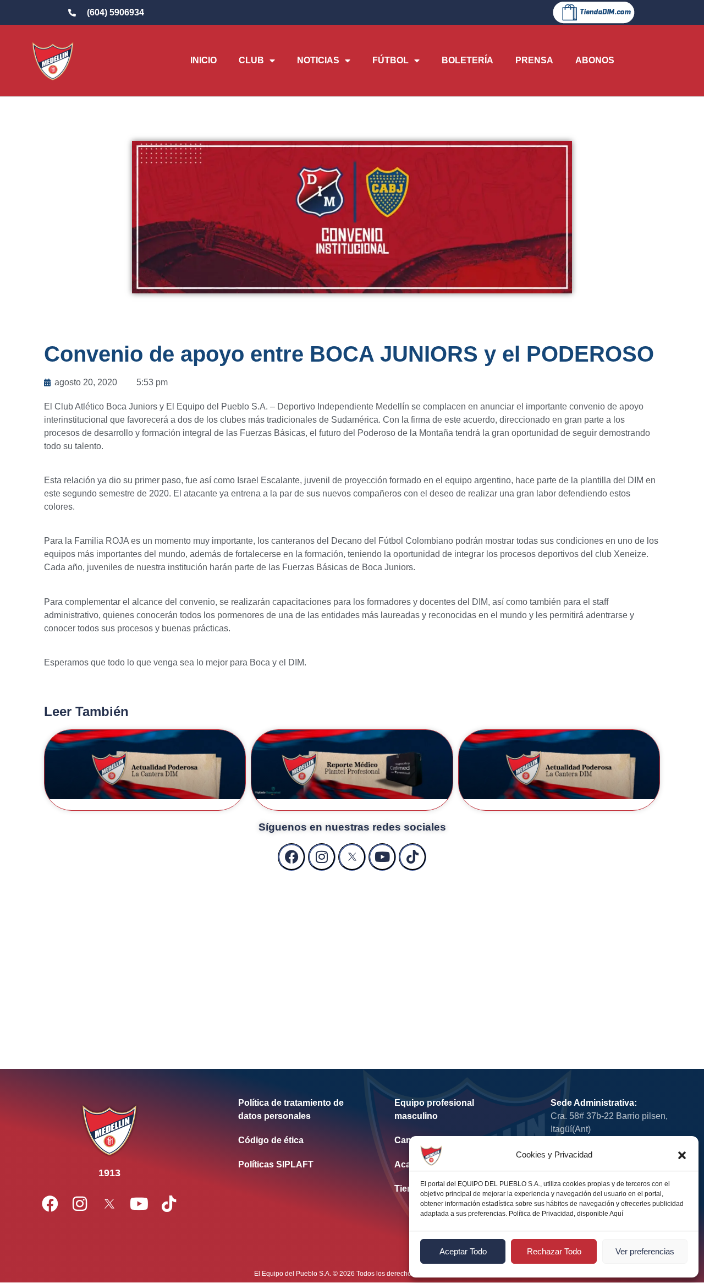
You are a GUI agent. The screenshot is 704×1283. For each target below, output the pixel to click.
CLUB (251, 60)
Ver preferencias (644, 1251)
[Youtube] (382, 857)
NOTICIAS (318, 60)
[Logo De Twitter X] (352, 857)
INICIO (203, 60)
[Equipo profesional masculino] (456, 1109)
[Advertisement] (352, 959)
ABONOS (594, 60)
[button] (682, 1155)
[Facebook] (291, 857)
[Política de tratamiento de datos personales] (300, 1109)
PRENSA (534, 60)
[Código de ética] (300, 1140)
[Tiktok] (412, 857)
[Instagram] (322, 857)
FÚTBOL (390, 60)
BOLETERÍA (467, 60)
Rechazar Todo (554, 1251)
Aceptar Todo (463, 1251)
